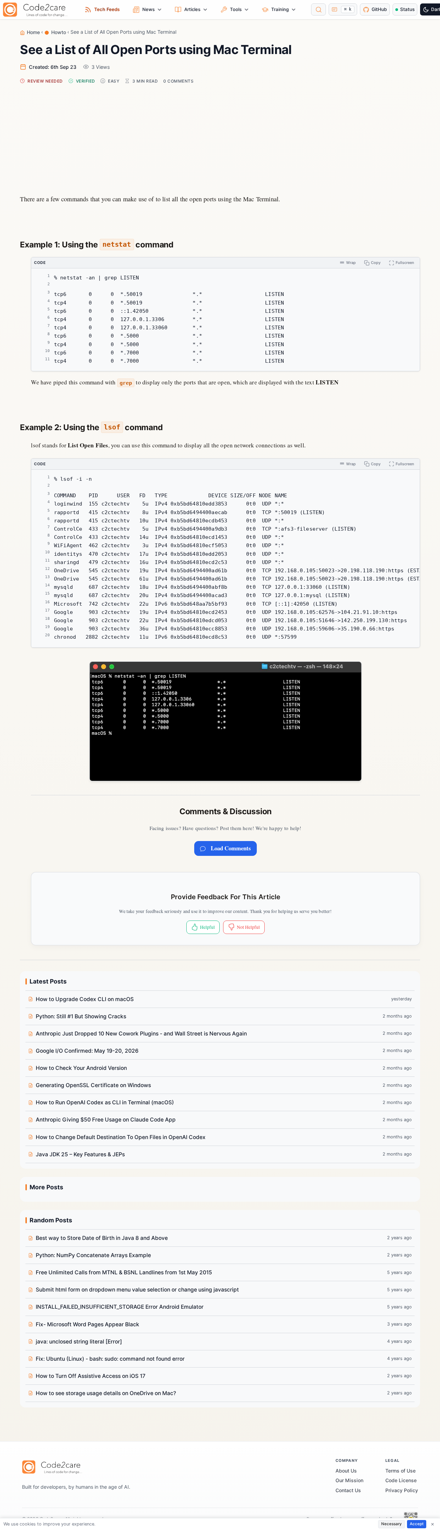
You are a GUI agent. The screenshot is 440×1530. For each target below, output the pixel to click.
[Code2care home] (37, 9)
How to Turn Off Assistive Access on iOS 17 (90, 1376)
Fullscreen (405, 262)
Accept (417, 1523)
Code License (401, 1480)
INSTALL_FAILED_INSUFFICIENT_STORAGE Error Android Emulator (120, 1307)
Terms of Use (400, 1471)
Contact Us (348, 1490)
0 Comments (178, 81)
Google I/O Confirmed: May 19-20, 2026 (87, 1051)
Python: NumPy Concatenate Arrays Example (93, 1255)
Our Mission (349, 1480)
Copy (376, 262)
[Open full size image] (225, 721)
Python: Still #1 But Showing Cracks (81, 1016)
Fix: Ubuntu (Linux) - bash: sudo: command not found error (110, 1359)
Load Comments (231, 848)
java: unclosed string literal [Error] (79, 1341)
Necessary (391, 1523)
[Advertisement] (220, 137)
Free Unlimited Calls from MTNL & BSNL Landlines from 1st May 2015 (124, 1272)
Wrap (351, 262)
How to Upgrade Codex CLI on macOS (85, 999)
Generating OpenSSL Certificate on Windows (93, 1085)
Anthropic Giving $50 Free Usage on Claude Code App (106, 1119)
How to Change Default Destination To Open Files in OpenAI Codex (121, 1137)
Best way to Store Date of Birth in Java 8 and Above (102, 1238)
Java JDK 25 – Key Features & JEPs (80, 1154)
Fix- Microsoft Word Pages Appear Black (87, 1324)
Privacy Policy (401, 1490)
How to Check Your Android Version (81, 1068)
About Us (346, 1471)
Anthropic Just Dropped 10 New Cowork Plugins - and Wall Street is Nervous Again (141, 1033)
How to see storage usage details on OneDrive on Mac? (106, 1393)
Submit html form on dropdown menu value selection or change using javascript (137, 1289)
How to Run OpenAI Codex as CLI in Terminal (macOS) (105, 1102)
